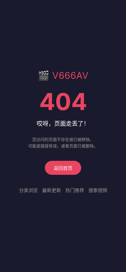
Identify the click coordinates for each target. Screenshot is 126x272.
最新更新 (51, 190)
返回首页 (63, 168)
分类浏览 (28, 190)
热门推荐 (74, 190)
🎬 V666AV (63, 75)
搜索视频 (97, 190)
